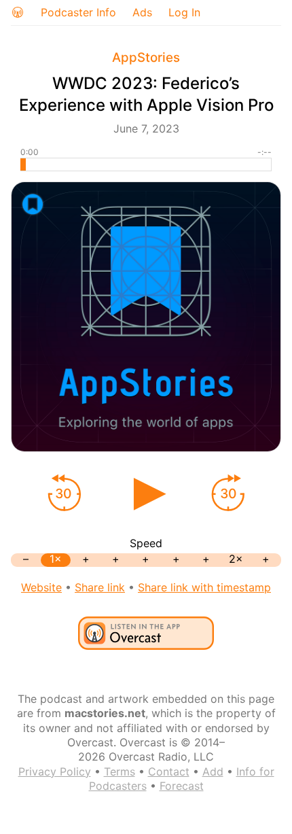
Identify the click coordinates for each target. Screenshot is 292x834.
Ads (142, 12)
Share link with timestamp (204, 587)
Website (41, 587)
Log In (184, 12)
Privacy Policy (54, 771)
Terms (119, 771)
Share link (100, 587)
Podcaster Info (78, 12)
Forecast (182, 786)
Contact (168, 771)
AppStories (146, 57)
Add (212, 771)
